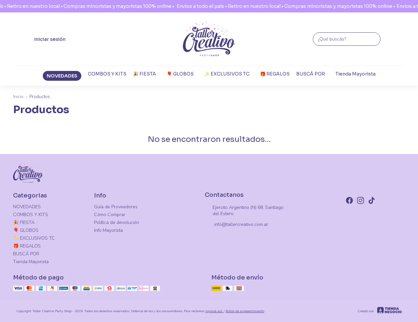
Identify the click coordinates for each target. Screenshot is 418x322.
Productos (39, 96)
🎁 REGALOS (275, 74)
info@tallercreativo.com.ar (241, 224)
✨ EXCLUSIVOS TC (226, 74)
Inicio (20, 96)
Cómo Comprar (109, 215)
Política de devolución (116, 222)
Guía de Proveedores (115, 207)
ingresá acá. (214, 311)
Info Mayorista (108, 230)
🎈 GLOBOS (180, 74)
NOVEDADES (62, 76)
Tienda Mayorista (355, 74)
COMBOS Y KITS (107, 74)
